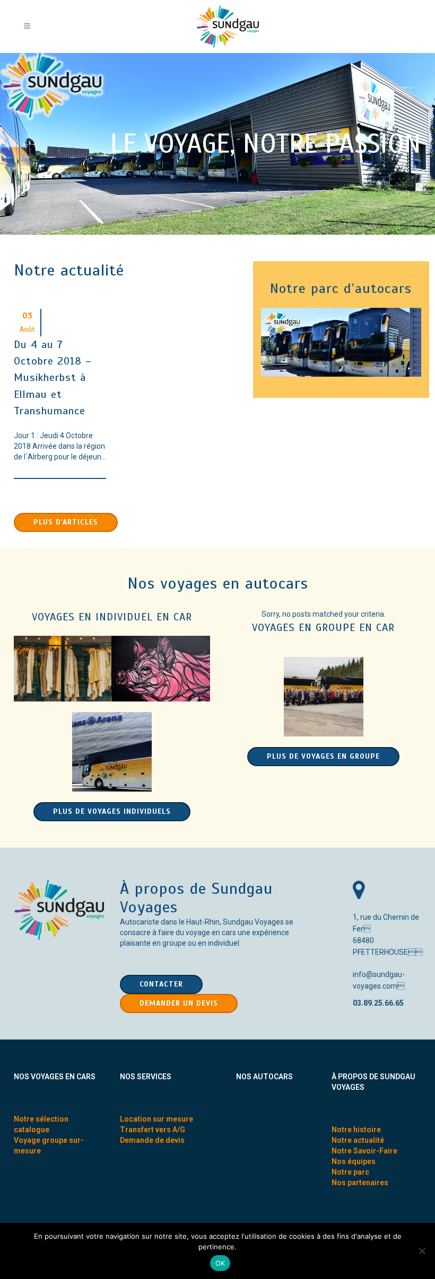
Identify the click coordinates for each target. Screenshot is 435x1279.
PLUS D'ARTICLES (65, 522)
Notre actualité (358, 1140)
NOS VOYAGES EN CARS (54, 1076)
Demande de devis (152, 1140)
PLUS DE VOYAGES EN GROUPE (323, 756)
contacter (161, 984)
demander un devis (179, 1003)
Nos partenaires (360, 1182)
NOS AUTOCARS (264, 1076)
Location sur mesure (156, 1119)
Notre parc (350, 1172)
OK (220, 1263)
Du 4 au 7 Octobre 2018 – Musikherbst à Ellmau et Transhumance (53, 378)
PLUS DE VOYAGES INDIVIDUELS (112, 811)
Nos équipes (354, 1161)
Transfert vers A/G (152, 1129)
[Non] (421, 1251)
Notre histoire (356, 1129)
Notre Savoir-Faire (364, 1151)
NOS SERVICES (145, 1076)
